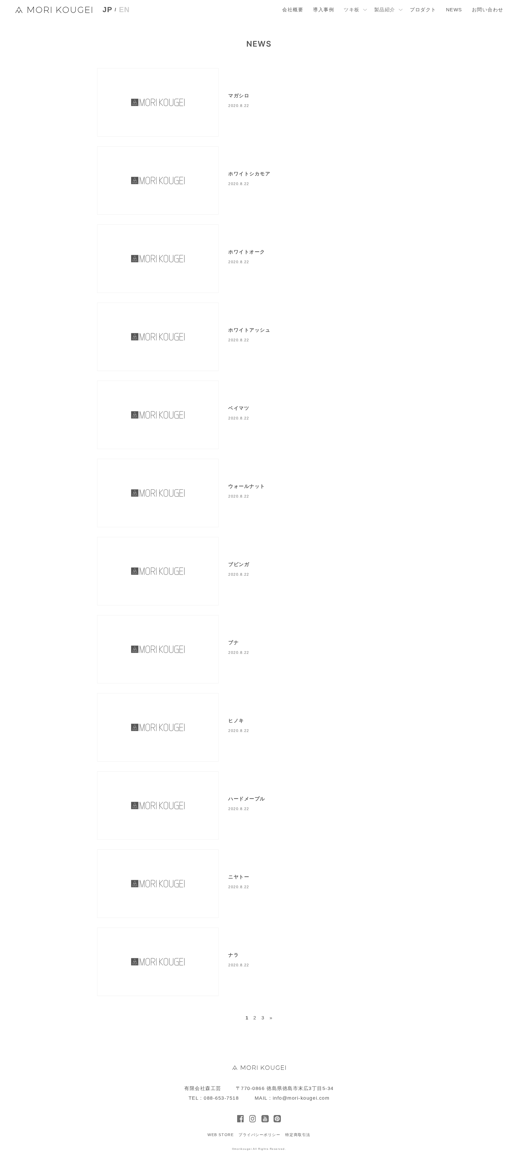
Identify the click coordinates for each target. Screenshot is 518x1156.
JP (107, 9)
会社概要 (292, 9)
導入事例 (323, 9)
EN (124, 10)
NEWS (454, 9)
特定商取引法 (297, 1135)
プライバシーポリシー (259, 1135)
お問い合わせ (487, 9)
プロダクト (423, 9)
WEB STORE (220, 1135)
